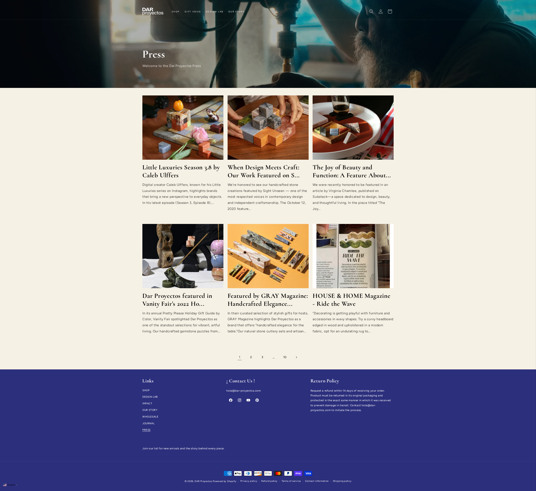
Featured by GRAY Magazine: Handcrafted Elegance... (268, 300)
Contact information (317, 481)
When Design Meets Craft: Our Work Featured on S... (264, 171)
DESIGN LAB (150, 396)
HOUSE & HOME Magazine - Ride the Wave (351, 300)
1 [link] (240, 357)
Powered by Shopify (224, 481)
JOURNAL (148, 423)
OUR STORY (149, 410)
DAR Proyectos (203, 481)
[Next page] (296, 357)
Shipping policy (342, 481)
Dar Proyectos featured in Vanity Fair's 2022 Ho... (177, 300)
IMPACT (147, 403)
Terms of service (291, 481)
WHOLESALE (150, 416)
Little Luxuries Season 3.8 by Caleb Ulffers (181, 171)
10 (285, 357)
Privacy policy (248, 481)
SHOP (145, 390)
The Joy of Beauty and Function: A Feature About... (352, 171)
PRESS (146, 429)
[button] (371, 11)
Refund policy (269, 481)
